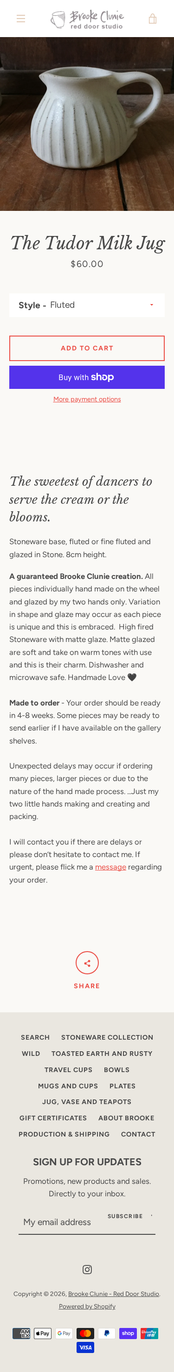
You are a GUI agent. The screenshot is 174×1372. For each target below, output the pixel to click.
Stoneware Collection (107, 1037)
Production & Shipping (64, 1134)
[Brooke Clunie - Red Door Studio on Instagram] (87, 1268)
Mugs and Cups (68, 1086)
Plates (123, 1086)
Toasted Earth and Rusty (102, 1053)
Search (35, 1037)
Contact (138, 1134)
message (110, 866)
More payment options (87, 399)
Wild (31, 1053)
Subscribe (125, 1216)
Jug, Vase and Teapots (87, 1102)
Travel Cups (69, 1070)
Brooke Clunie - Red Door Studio (113, 1293)
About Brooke (126, 1118)
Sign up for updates (87, 1162)
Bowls (117, 1070)
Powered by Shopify (87, 1306)
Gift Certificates (53, 1118)
